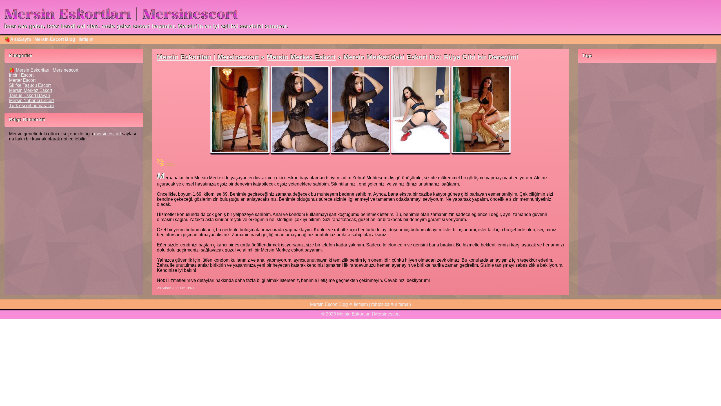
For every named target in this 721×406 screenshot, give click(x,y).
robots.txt (380, 304)
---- (170, 162)
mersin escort (107, 133)
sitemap (403, 304)
